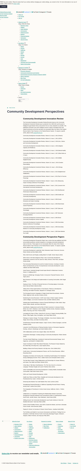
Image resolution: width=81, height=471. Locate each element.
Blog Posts (23, 78)
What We (16, 421)
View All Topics (24, 39)
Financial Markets (25, 36)
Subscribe (6, 453)
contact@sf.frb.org (37, 132)
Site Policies (64, 463)
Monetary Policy (24, 25)
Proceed (4, 6)
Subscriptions (61, 433)
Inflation (22, 27)
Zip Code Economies (26, 92)
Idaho (22, 53)
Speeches (23, 88)
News (22, 90)
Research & (46, 421)
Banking (23, 34)
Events (22, 86)
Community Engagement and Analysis (30, 72)
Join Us (20, 18)
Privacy (69, 463)
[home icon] (7, 107)
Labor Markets (24, 29)
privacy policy (16, 3)
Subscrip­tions (24, 93)
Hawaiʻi (22, 51)
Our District (21, 43)
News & (59, 421)
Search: (20, 97)
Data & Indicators (25, 76)
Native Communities (25, 64)
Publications (12, 107)
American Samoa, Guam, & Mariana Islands (33, 441)
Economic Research (25, 71)
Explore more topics (19, 438)
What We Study (22, 22)
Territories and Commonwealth (28, 62)
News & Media (21, 83)
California (23, 50)
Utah (22, 58)
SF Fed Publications (25, 79)
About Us (20, 14)
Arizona (22, 48)
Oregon (22, 57)
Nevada (22, 55)
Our (29, 421)
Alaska (22, 46)
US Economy (24, 30)
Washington (23, 60)
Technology (23, 37)
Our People (21, 16)
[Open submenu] (27, 22)
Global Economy (25, 32)
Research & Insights (23, 67)
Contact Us (75, 463)
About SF (71, 421)
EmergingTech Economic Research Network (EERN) (33, 74)
